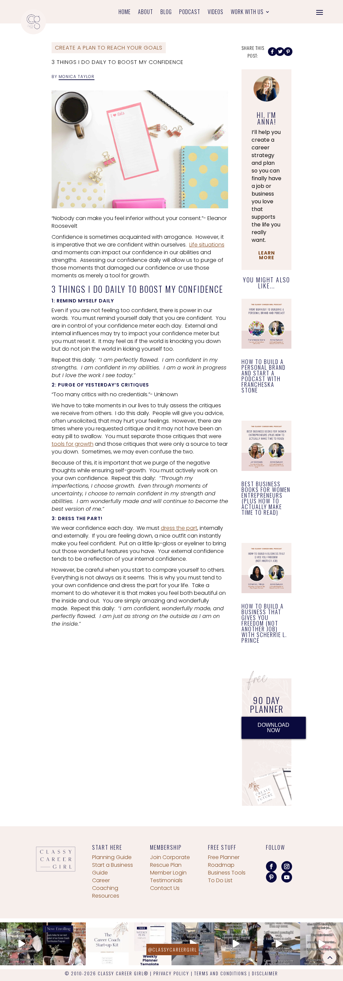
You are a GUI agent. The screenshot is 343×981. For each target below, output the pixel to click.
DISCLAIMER (265, 973)
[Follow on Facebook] (271, 866)
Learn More (266, 255)
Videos (215, 12)
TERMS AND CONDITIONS (220, 973)
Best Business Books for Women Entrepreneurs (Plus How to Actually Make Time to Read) (266, 498)
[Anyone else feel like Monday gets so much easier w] (150, 943)
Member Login (168, 873)
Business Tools (227, 873)
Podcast (189, 12)
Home (125, 12)
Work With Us (247, 12)
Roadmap (221, 865)
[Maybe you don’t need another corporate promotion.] (235, 943)
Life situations (206, 245)
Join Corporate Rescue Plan (170, 861)
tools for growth (72, 444)
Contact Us (165, 888)
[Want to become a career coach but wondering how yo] (107, 943)
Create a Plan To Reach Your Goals (108, 48)
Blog (166, 12)
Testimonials (166, 880)
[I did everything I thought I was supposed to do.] (21, 943)
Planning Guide (112, 857)
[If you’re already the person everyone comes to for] (321, 943)
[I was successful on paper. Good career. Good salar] (193, 943)
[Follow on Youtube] (286, 877)
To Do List (220, 880)
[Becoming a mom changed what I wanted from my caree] (278, 943)
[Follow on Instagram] (286, 866)
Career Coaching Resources (105, 888)
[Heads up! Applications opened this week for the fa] (64, 943)
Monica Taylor (76, 76)
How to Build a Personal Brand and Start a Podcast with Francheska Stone (264, 375)
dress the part (179, 528)
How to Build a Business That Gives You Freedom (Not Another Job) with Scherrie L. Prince (264, 623)
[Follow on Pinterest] (271, 877)
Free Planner (223, 857)
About (145, 12)
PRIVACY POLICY (171, 973)
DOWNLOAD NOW (273, 727)
